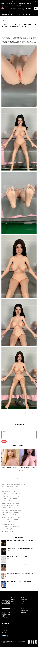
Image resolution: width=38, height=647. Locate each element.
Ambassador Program (24, 610)
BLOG (27, 14)
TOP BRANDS (3, 14)
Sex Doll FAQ (19, 5)
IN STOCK (6, 11)
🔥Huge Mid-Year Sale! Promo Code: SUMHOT (18, 1)
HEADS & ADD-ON (18, 14)
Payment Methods (13, 5)
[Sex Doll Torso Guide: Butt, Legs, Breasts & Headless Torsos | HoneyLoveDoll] (3, 551)
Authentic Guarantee (4, 5)
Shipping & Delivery (24, 599)
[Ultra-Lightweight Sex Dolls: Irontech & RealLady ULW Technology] (3, 559)
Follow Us (22, 597)
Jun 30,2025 (9, 566)
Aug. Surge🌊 (15, 11)
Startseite (3, 20)
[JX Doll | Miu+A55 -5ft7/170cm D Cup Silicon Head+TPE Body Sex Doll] (10, 457)
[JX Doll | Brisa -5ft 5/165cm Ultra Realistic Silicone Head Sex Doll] (28, 457)
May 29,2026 (21, 470)
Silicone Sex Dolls (4, 632)
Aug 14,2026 (9, 550)
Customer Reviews (22, 3)
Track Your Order (9, 3)
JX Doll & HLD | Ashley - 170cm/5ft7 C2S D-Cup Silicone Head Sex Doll (15, 34)
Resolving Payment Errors (25, 608)
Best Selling (3, 625)
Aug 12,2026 (9, 558)
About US (22, 595)
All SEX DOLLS (27, 11)
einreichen (4, 441)
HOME (2, 11)
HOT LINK (20, 11)
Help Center (15, 3)
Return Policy (23, 603)
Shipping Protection (24, 601)
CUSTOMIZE (10, 14)
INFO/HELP (31, 14)
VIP (23, 14)
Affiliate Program (24, 612)
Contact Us (3, 3)
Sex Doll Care (29, 3)
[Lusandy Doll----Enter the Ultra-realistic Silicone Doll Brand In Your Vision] (3, 567)
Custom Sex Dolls (4, 630)
